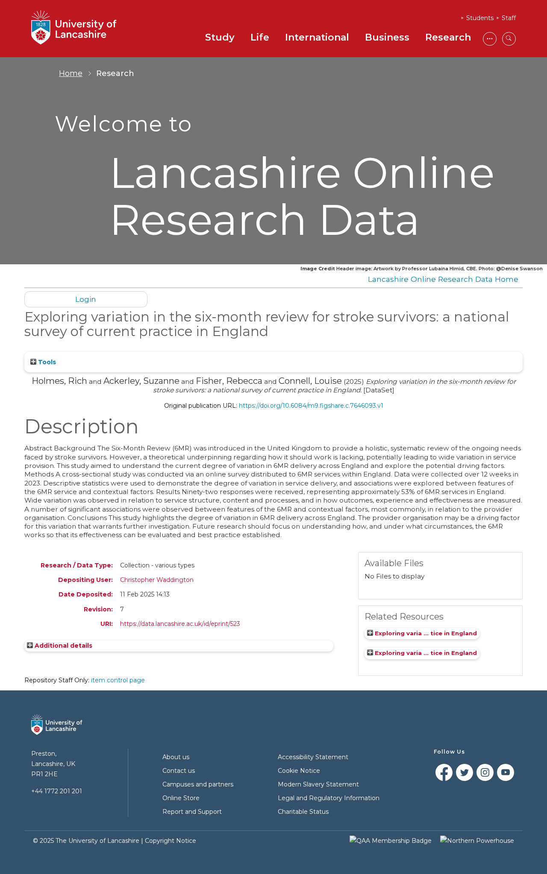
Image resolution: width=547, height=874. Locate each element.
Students (480, 18)
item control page (118, 680)
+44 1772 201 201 (56, 791)
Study (220, 37)
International (317, 37)
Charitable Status (303, 812)
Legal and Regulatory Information (328, 798)
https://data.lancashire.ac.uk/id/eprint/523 (180, 624)
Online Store (181, 798)
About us (175, 757)
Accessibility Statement (313, 757)
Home (70, 73)
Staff (509, 18)
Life (259, 37)
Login (85, 299)
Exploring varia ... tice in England (425, 633)
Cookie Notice (299, 771)
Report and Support (192, 812)
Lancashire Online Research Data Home (443, 279)
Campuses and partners (197, 784)
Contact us (178, 771)
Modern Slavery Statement (318, 784)
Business (387, 37)
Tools (46, 362)
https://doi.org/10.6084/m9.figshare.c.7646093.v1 (311, 405)
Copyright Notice (170, 841)
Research (448, 37)
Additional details (63, 645)
